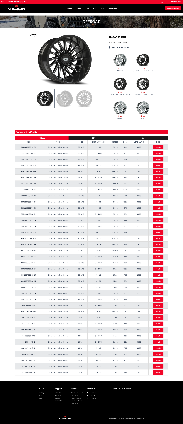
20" (93, 138)
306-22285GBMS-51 (28, 299)
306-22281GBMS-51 (28, 153)
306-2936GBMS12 (28, 372)
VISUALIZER (112, 8)
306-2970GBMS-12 (28, 360)
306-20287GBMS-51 (28, 147)
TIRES (79, 8)
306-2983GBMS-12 (28, 330)
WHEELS (70, 8)
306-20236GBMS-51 (28, 244)
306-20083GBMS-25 (28, 263)
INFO (102, 8)
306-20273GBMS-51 (28, 232)
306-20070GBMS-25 (28, 281)
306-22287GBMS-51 (28, 311)
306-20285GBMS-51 (28, 220)
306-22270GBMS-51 (28, 165)
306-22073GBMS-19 (28, 196)
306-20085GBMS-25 (28, 257)
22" (143, 138)
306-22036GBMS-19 (28, 208)
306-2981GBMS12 (28, 305)
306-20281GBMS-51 (28, 214)
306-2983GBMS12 (28, 336)
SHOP (87, 8)
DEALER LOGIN (176, 2)
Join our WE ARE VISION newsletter (14, 2)
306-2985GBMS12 (28, 324)
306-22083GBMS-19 (28, 184)
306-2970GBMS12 (28, 354)
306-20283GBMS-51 (28, 226)
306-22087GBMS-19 (28, 171)
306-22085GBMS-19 (28, 178)
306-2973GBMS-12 (28, 348)
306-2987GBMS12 (28, 318)
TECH (95, 8)
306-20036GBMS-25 (28, 287)
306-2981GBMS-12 (28, 342)
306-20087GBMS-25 (28, 251)
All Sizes (42, 138)
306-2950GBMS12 (28, 366)
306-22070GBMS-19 (28, 202)
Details (158, 147)
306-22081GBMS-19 (28, 190)
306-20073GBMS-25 (28, 275)
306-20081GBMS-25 (28, 269)
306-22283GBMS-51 (28, 293)
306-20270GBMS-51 (28, 238)
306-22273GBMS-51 (28, 159)
